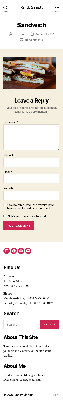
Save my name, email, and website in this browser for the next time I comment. (31, 206)
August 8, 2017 (45, 34)
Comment (11, 122)
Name (8, 155)
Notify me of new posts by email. (27, 216)
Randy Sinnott (31, 7)
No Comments (34, 39)
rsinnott (22, 34)
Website (8, 188)
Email (8, 172)
